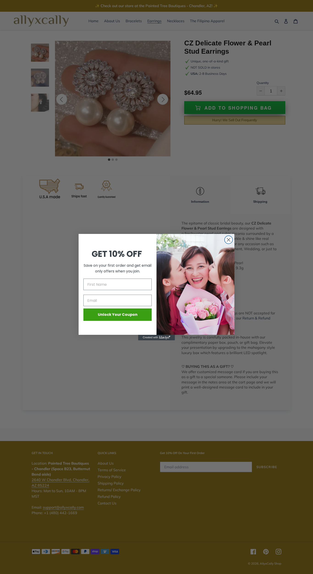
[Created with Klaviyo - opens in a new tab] (156, 337)
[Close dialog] (229, 240)
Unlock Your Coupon (117, 314)
